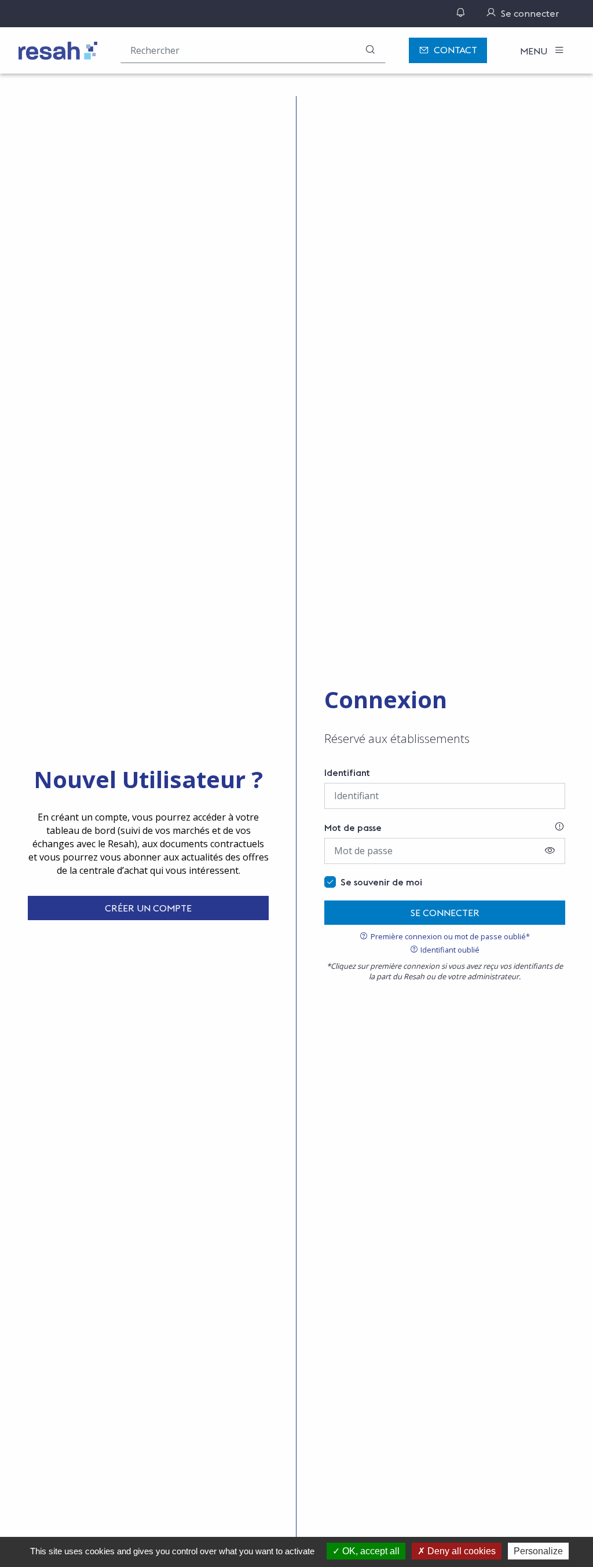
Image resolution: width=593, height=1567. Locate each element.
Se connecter (445, 912)
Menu (535, 51)
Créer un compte (148, 908)
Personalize (538, 1551)
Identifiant (347, 772)
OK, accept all (370, 1551)
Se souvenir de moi (381, 882)
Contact (455, 50)
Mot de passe (353, 827)
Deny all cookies (460, 1551)
